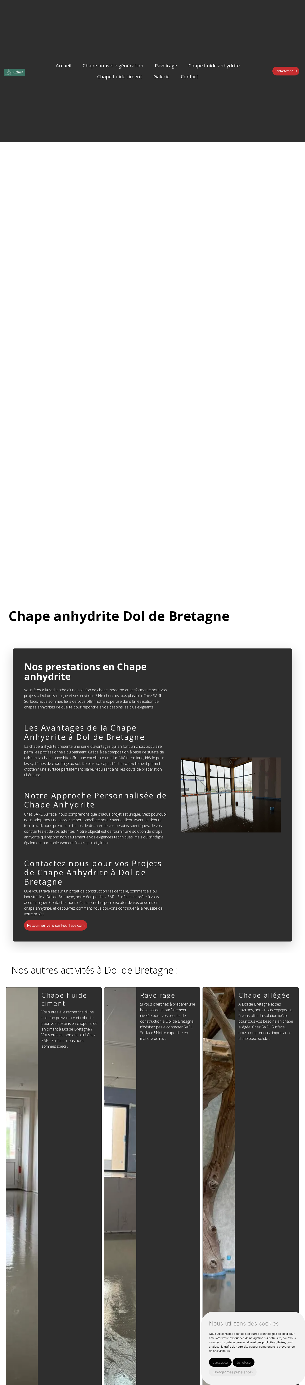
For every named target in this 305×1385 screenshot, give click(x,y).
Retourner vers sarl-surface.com (56, 925)
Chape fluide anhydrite (214, 65)
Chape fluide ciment (119, 76)
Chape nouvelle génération (113, 65)
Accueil (63, 65)
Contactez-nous (285, 71)
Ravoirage (166, 65)
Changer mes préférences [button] (233, 1372)
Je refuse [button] (243, 1362)
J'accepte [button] (220, 1362)
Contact (189, 76)
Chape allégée (166, 995)
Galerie (161, 76)
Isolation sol (261, 995)
